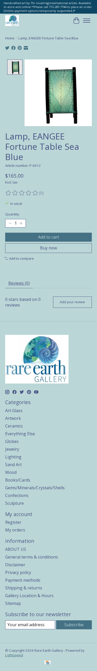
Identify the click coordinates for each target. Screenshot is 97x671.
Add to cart (48, 237)
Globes (12, 441)
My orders (15, 530)
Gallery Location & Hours (29, 595)
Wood (11, 472)
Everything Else (20, 434)
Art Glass (14, 410)
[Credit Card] (47, 663)
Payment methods (22, 580)
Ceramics (14, 426)
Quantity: (12, 214)
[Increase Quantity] (21, 223)
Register (13, 522)
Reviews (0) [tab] (19, 283)
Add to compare (21, 258)
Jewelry (12, 449)
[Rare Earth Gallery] (12, 20)
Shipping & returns (23, 588)
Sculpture (14, 503)
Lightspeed (14, 655)
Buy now (48, 248)
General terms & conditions (31, 557)
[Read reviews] (22, 193)
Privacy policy (18, 572)
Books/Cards (17, 480)
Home (9, 38)
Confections (16, 495)
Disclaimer (15, 565)
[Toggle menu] (86, 20)
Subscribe (74, 625)
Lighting (13, 457)
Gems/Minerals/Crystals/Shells (35, 488)
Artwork (13, 418)
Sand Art (13, 464)
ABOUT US (15, 549)
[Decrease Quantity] (10, 223)
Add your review (72, 302)
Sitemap (13, 603)
